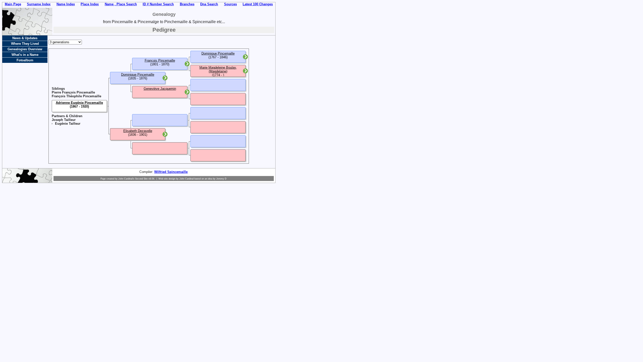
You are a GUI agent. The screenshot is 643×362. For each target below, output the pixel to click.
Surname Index (38, 4)
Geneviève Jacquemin (160, 88)
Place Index (90, 4)
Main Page (13, 4)
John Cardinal (186, 178)
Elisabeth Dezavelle (137, 131)
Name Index (66, 4)
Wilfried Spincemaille (171, 172)
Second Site (141, 178)
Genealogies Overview (25, 49)
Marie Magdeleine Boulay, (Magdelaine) (218, 69)
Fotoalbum (25, 60)
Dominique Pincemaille (137, 74)
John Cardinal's (126, 178)
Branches (187, 4)
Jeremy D (221, 178)
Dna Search (209, 4)
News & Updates (24, 38)
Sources (230, 4)
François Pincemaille (160, 60)
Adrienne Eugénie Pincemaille (79, 103)
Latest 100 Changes (258, 4)
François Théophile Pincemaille (76, 96)
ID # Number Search (158, 4)
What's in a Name (25, 55)
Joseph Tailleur (64, 120)
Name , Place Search (121, 4)
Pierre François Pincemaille (73, 92)
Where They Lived (25, 44)
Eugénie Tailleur (67, 123)
